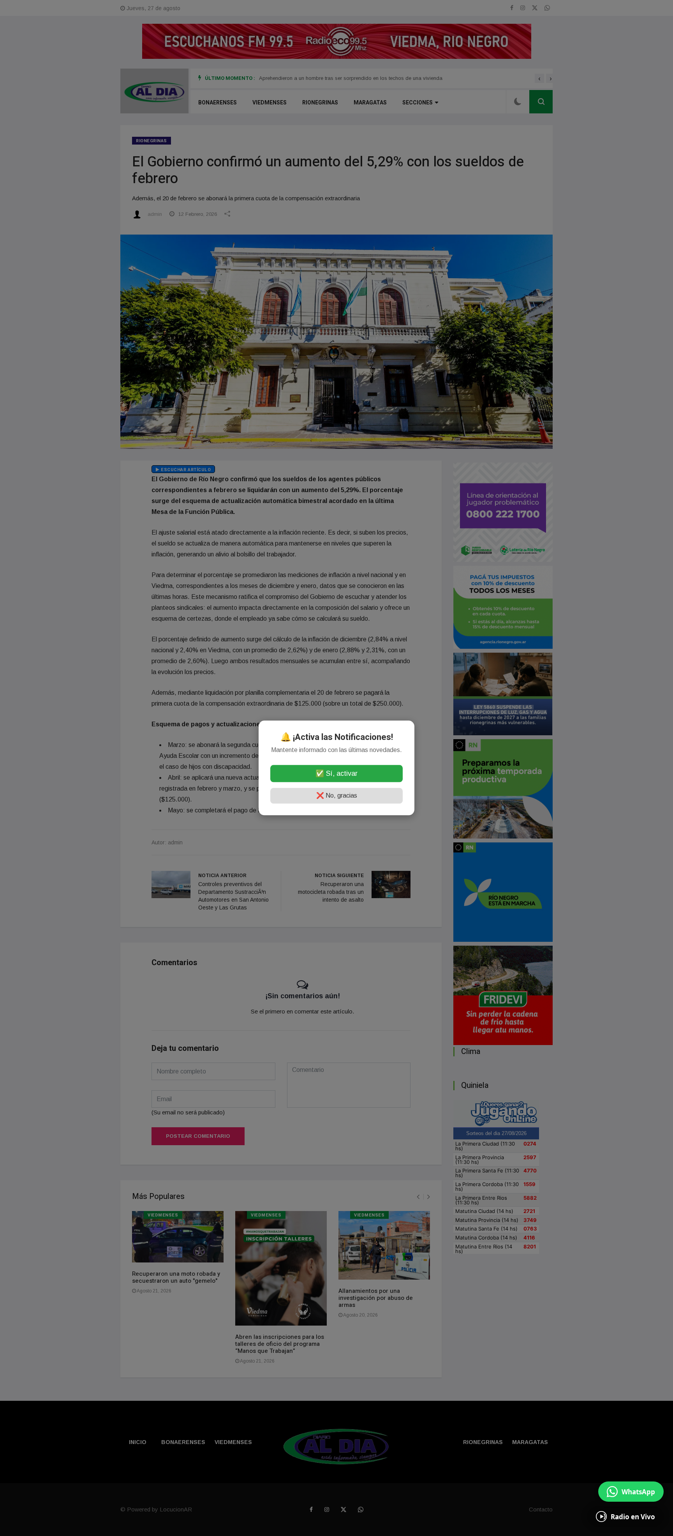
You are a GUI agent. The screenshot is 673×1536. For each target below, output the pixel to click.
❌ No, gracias (336, 796)
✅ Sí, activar (336, 774)
